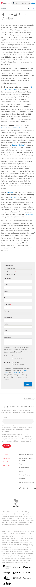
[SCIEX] (7, 584)
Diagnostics (14, 197)
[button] (13, 3)
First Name (7, 278)
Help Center (7, 465)
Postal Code (8, 317)
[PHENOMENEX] (27, 578)
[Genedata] (7, 573)
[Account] (28, 8)
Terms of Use (16, 372)
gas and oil (29, 214)
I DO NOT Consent (18, 358)
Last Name (7, 285)
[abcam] (17, 567)
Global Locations (8, 462)
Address (7, 324)
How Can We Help (10, 272)
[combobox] (20, 3)
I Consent (16, 356)
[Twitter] (31, 489)
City (5, 330)
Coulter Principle (18, 145)
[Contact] (23, 8)
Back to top (29, 398)
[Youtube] (35, 489)
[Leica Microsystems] (7, 578)
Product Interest (9, 265)
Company (7, 304)
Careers (5, 454)
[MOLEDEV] (17, 578)
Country (7, 311)
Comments (7, 337)
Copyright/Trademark (26, 454)
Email (6, 291)
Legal (21, 464)
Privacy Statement (25, 475)
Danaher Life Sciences (26, 482)
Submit (27, 384)
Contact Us (6, 458)
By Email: (7, 356)
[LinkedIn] (27, 489)
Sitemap (22, 478)
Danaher (10, 192)
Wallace (4, 128)
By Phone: (7, 362)
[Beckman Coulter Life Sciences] (5, 3)
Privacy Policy (24, 436)
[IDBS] (17, 573)
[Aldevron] (27, 567)
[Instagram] (24, 489)
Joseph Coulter (16, 128)
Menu (5, 8)
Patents (21, 471)
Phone (6, 298)
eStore (33, 3)
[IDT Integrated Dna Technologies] (27, 573)
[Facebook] (20, 489)
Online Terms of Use (25, 467)
